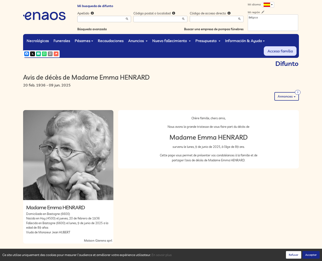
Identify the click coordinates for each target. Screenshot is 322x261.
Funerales (62, 40)
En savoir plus (162, 255)
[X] (32, 53)
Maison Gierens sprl (98, 240)
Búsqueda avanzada (92, 29)
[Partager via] (56, 53)
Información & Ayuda (243, 40)
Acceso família (280, 51)
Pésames (82, 40)
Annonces (288, 95)
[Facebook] (26, 53)
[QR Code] (50, 53)
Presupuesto (206, 40)
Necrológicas (38, 40)
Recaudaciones (111, 40)
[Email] (38, 53)
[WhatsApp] (44, 53)
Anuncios (136, 40)
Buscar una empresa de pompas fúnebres (214, 29)
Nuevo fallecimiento (170, 40)
